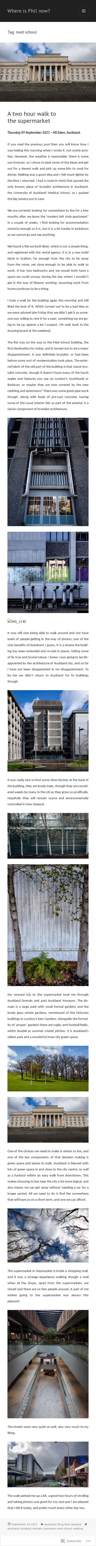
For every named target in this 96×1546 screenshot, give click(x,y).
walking (78, 1528)
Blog (60, 1524)
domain (37, 1528)
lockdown (49, 1528)
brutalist (26, 1528)
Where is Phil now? (28, 10)
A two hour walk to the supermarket (31, 117)
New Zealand (73, 1524)
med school (64, 1528)
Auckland (50, 1524)
